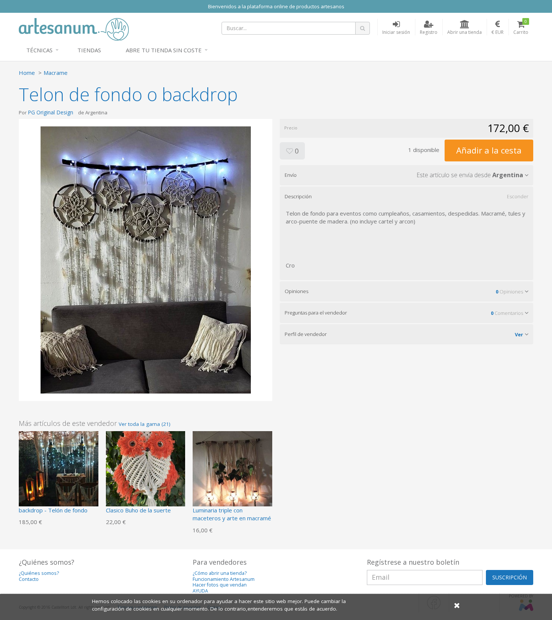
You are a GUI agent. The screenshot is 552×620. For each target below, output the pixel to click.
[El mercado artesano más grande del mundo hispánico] (74, 28)
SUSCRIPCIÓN (509, 577)
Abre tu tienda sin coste (164, 50)
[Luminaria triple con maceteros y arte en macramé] (232, 470)
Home (27, 72)
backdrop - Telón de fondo (53, 510)
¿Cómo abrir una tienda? (220, 573)
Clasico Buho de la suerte (138, 510)
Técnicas (39, 50)
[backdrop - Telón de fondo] (58, 470)
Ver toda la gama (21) (144, 424)
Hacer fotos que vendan (220, 585)
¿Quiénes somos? (39, 573)
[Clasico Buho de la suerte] (146, 470)
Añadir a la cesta (489, 150)
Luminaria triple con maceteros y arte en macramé (232, 514)
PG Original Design (50, 112)
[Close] (457, 605)
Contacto (29, 579)
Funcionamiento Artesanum (224, 579)
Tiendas (89, 50)
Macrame (56, 72)
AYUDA (200, 591)
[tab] (406, 175)
